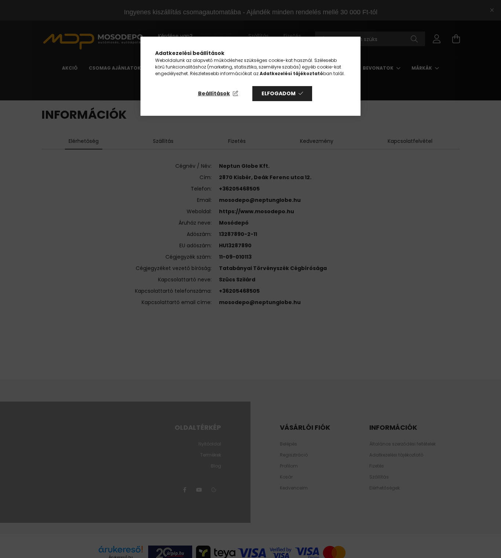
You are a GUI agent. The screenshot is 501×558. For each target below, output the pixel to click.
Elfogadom (279, 93)
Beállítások (214, 93)
